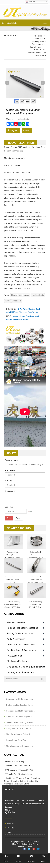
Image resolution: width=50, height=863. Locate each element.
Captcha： (10, 507)
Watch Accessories (16, 622)
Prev (7, 83)
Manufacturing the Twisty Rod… (20, 734)
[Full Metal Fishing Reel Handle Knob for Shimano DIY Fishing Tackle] (13, 590)
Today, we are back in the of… (19, 728)
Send (9, 518)
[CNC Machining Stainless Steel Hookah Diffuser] (36, 590)
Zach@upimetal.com (23, 774)
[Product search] (42, 679)
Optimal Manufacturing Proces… (20, 722)
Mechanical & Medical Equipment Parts (26, 667)
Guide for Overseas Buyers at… (20, 717)
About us (10, 824)
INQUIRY (14, 130)
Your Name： (11, 470)
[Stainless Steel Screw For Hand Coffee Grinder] (13, 565)
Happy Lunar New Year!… (17, 740)
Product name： (12, 460)
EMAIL (27, 130)
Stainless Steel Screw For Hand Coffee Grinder (12, 579)
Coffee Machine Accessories (21, 644)
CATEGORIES (9, 23)
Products (38, 38)
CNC (7, 301)
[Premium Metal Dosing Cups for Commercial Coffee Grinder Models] (13, 541)
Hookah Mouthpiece (20, 295)
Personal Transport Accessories (22, 628)
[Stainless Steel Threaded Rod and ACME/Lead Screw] (36, 565)
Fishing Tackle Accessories (20, 633)
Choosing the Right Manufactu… (20, 699)
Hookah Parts (11, 35)
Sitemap (29, 846)
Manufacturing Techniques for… (20, 746)
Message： (10, 491)
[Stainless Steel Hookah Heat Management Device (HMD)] (36, 541)
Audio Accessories (16, 639)
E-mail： (9, 481)
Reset (18, 518)
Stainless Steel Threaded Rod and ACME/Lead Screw (35, 579)
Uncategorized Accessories (20, 672)
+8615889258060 (25, 770)
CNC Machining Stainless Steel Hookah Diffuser (35, 604)
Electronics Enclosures (18, 661)
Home (39, 36)
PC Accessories (14, 656)
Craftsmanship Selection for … (19, 705)
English (31, 2)
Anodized (16, 301)
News (9, 832)
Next (43, 83)
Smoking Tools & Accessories (21, 650)
